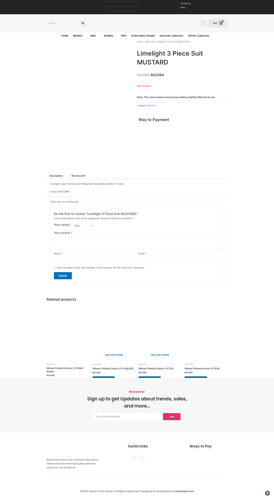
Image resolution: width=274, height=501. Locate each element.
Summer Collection (171, 35)
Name (58, 253)
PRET (124, 35)
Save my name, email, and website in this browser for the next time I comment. (101, 267)
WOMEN (108, 35)
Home (140, 41)
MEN (93, 35)
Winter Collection (198, 35)
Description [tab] (56, 175)
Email (143, 253)
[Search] (83, 23)
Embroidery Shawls (143, 35)
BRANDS (77, 35)
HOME (65, 35)
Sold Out (149, 41)
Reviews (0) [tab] (78, 175)
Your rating (62, 224)
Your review (63, 232)
